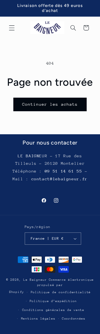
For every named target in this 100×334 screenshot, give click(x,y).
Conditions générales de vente (53, 310)
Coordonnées (74, 318)
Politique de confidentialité (61, 292)
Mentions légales (38, 318)
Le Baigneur (35, 280)
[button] (11, 27)
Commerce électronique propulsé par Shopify (51, 286)
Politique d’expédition (53, 301)
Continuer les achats (50, 104)
